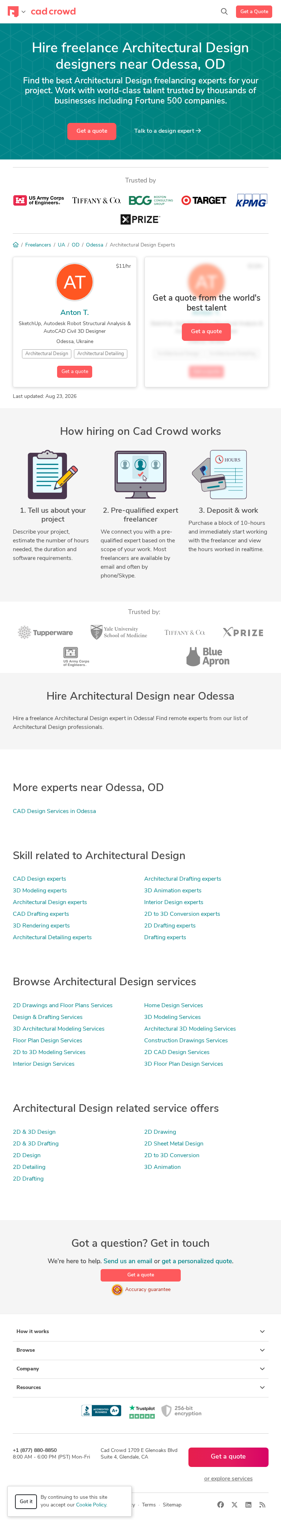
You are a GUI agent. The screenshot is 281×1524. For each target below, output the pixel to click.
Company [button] (27, 1369)
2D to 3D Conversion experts (182, 914)
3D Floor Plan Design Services (183, 1064)
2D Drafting (28, 1179)
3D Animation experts (173, 891)
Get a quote (91, 131)
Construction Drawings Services (186, 1041)
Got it (26, 1502)
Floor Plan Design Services (47, 1041)
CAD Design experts (39, 879)
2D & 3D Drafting (36, 1144)
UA (61, 245)
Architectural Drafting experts (182, 879)
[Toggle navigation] (16, 12)
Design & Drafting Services (48, 1017)
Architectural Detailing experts (52, 938)
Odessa (94, 245)
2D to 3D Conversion (171, 1156)
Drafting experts (165, 938)
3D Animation (162, 1167)
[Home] (16, 245)
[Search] (224, 11)
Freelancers (38, 245)
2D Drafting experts (170, 926)
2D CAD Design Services (177, 1052)
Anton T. (74, 313)
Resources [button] (28, 1388)
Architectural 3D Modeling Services (190, 1029)
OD (75, 245)
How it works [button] (32, 1332)
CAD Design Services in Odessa (54, 811)
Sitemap (172, 1505)
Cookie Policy (91, 1505)
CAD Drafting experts (41, 914)
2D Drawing (160, 1132)
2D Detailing (29, 1167)
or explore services (228, 1479)
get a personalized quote (197, 1261)
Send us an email (128, 1261)
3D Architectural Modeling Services (59, 1029)
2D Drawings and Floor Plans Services (63, 1006)
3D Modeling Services (172, 1017)
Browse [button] (25, 1350)
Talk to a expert (165, 131)
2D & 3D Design (34, 1132)
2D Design (27, 1156)
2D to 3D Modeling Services (49, 1052)
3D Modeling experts (40, 891)
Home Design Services (173, 1006)
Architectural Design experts (50, 903)
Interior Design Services (44, 1064)
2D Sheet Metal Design (173, 1144)
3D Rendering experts (41, 926)
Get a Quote (254, 12)
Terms (149, 1505)
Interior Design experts (173, 903)
